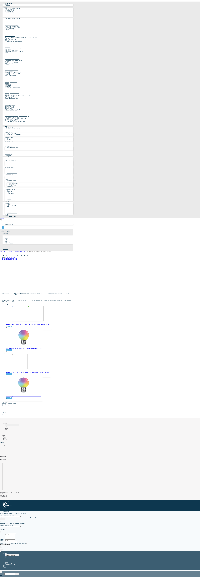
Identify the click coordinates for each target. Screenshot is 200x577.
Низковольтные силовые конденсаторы (12, 73)
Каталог (3, 425)
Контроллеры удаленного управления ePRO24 (13, 60)
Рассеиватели (7, 5)
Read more (8, 326)
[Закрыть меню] (0, 551)
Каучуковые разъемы (11, 193)
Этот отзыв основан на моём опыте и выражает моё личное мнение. (13, 543)
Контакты (4, 437)
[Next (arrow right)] (1, 550)
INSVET (6, 426)
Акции (4, 244)
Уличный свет (7, 214)
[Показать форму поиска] (1, 220)
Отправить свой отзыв (5, 544)
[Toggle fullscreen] (2, 549)
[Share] (1, 549)
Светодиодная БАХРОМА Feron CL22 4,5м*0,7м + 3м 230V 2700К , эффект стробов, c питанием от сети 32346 (27, 372)
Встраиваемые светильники (12, 205)
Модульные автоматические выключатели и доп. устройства (16, 65)
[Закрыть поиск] (1, 572)
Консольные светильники (14, 183)
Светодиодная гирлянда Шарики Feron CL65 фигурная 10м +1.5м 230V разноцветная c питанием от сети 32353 (28, 324)
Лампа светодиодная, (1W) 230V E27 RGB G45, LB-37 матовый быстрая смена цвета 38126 (23, 396)
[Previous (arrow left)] (0, 550)
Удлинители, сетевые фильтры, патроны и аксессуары (15, 100)
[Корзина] (4, 222)
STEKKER (6, 215)
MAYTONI (6, 428)
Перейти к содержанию (4, 0)
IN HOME (6, 431)
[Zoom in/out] (3, 549)
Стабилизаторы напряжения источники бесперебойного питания (17, 95)
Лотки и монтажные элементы (10, 63)
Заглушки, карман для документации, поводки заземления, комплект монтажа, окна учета (22, 37)
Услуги (4, 245)
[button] (9, 258)
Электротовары (8, 155)
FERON (6, 429)
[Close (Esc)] (0, 549)
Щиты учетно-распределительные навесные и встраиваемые (16, 123)
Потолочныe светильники (12, 213)
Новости (4, 438)
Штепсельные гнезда (11, 200)
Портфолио (5, 249)
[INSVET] (2, 218)
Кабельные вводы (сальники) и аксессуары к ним (14, 51)
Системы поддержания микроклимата (12, 93)
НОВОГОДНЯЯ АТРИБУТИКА (10, 216)
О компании (5, 233)
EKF (5, 427)
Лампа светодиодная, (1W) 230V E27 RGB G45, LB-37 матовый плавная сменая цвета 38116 (24, 348)
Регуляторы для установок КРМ (11, 82)
